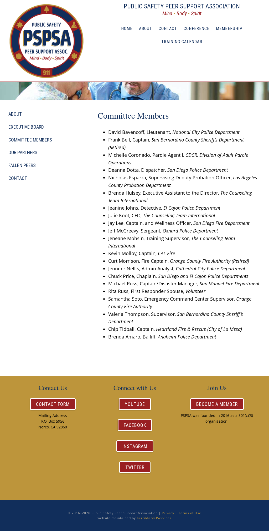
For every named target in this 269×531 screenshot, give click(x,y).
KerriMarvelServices (154, 518)
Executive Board (26, 127)
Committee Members (30, 140)
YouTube (135, 404)
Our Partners (22, 152)
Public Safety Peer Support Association (50, 41)
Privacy (168, 513)
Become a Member (217, 404)
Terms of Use (189, 513)
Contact (17, 178)
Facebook (135, 425)
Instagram (134, 446)
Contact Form (53, 404)
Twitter (134, 467)
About (15, 114)
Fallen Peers (22, 165)
